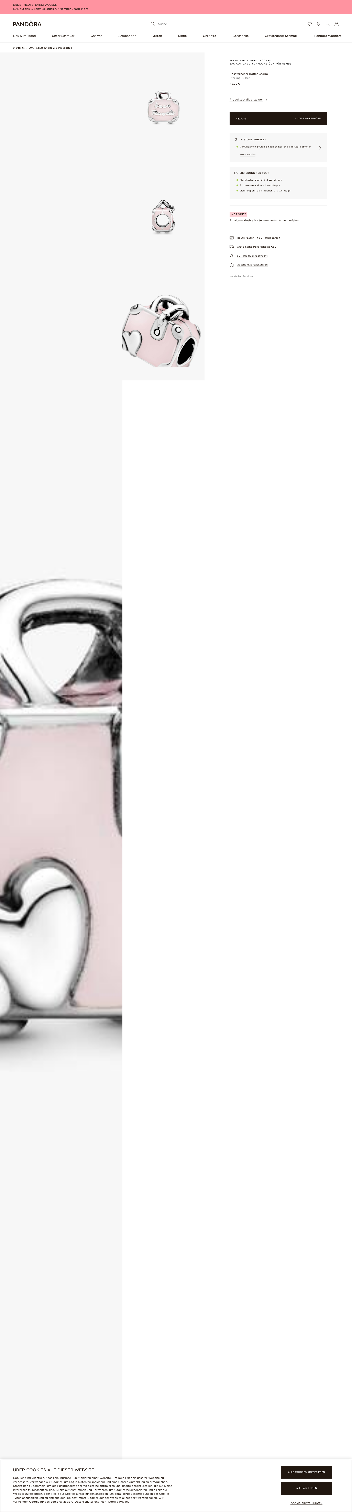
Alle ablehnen (306, 1488)
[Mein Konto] (327, 24)
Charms (96, 35)
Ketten (157, 35)
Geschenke (240, 35)
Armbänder (127, 35)
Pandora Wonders (327, 35)
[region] (176, 1486)
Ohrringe (209, 35)
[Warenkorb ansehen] (336, 24)
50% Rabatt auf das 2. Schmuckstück (51, 47)
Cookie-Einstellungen (306, 1503)
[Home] (27, 24)
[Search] (153, 24)
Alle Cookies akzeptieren (306, 1472)
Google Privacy (118, 1501)
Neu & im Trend (24, 35)
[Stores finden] (318, 24)
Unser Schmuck (63, 35)
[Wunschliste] (309, 24)
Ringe (182, 35)
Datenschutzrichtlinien (90, 1501)
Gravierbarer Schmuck (281, 35)
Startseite (19, 47)
